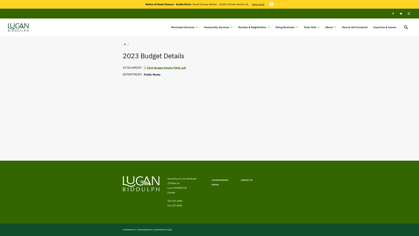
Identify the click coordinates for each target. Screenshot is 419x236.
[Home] (20, 27)
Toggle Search (406, 27)
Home (125, 44)
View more (258, 4)
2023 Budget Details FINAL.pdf (166, 67)
